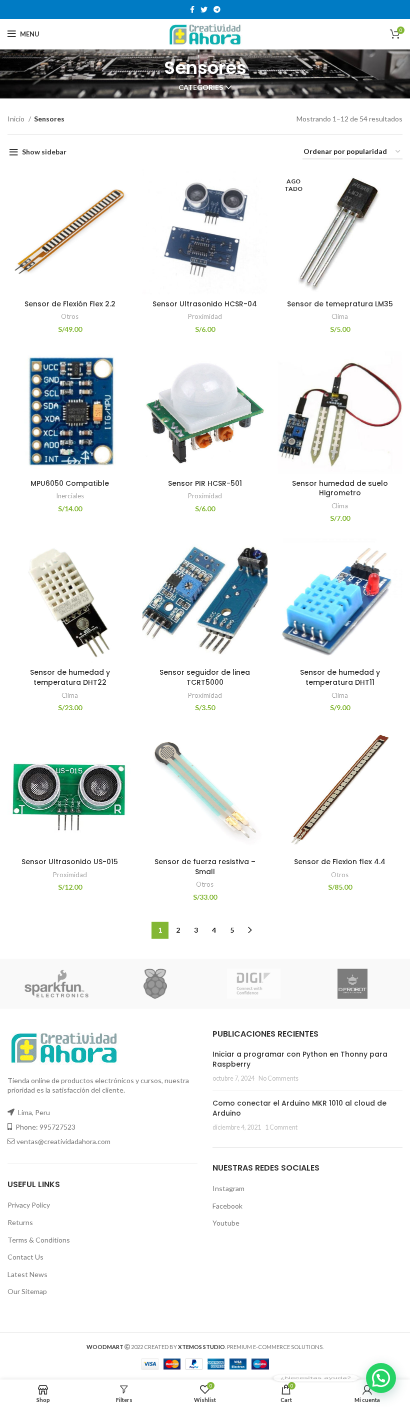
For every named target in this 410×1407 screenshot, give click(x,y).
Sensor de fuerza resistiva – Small (205, 867)
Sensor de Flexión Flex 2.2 (70, 304)
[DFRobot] (352, 984)
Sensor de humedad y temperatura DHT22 (70, 677)
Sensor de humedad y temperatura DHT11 (340, 677)
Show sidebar (44, 151)
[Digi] (253, 984)
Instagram (228, 1188)
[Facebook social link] (192, 9)
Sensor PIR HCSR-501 (205, 483)
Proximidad (205, 316)
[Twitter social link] (204, 9)
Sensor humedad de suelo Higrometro (340, 488)
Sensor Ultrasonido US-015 (70, 862)
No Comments (278, 1078)
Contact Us (26, 1257)
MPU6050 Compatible (69, 483)
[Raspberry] (155, 984)
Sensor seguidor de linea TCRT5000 (205, 677)
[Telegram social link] (217, 9)
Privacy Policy (29, 1205)
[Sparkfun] (56, 984)
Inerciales (70, 496)
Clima (340, 316)
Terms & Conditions (39, 1240)
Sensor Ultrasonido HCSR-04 (204, 304)
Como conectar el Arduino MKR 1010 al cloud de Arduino (299, 1108)
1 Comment (281, 1127)
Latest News (28, 1274)
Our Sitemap (27, 1291)
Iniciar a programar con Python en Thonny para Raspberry (300, 1059)
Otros (69, 316)
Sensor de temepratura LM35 (340, 304)
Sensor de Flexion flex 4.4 (340, 862)
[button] (381, 1378)
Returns (20, 1222)
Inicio (17, 118)
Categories (200, 87)
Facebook (227, 1206)
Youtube (226, 1223)
